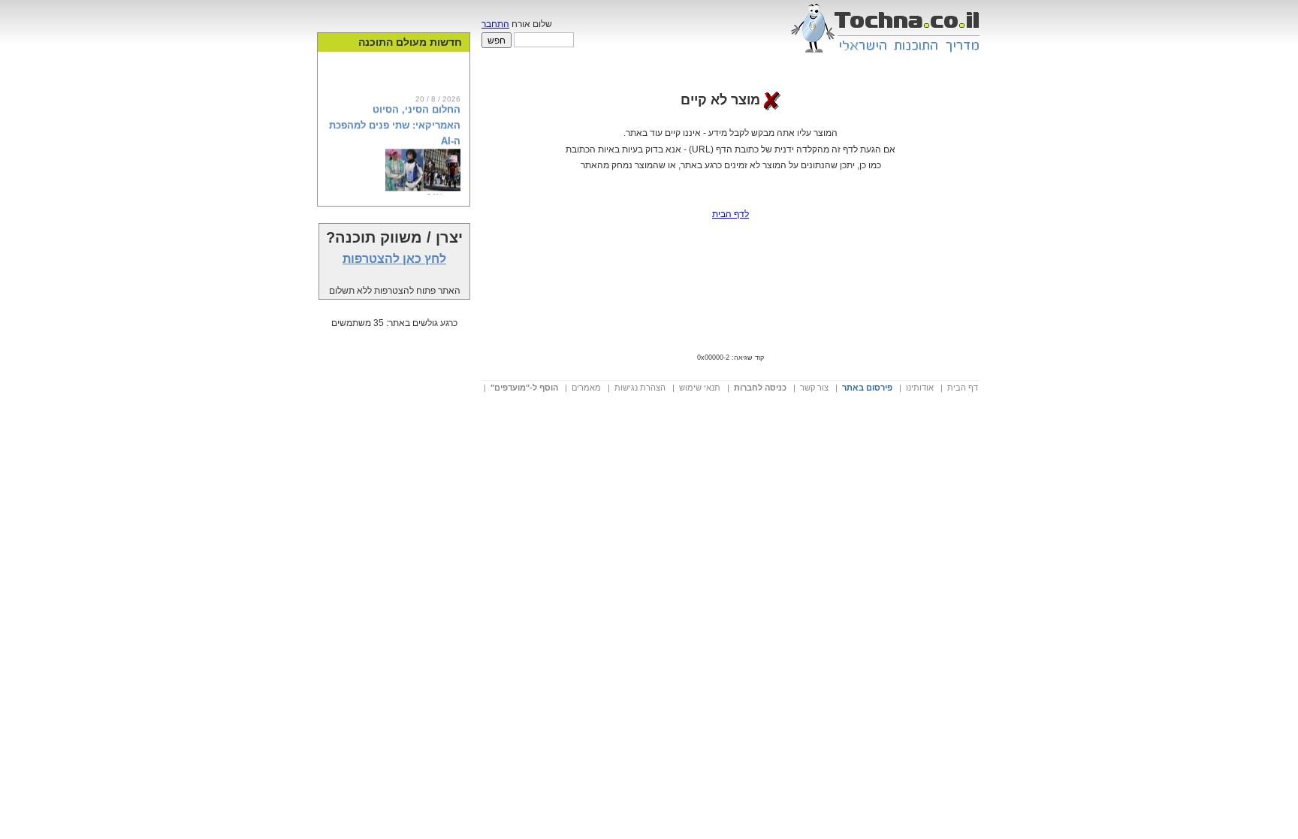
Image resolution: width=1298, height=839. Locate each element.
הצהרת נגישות (640, 387)
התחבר (495, 24)
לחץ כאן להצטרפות (394, 258)
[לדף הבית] (885, 56)
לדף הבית (730, 214)
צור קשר (814, 387)
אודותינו (920, 387)
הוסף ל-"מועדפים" (524, 387)
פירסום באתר (867, 387)
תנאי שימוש (699, 387)
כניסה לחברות (760, 387)
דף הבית (962, 387)
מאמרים (586, 387)
